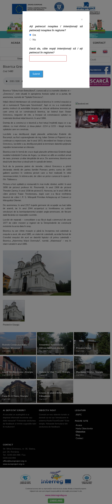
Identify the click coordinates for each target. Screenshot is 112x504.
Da (34, 35)
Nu (34, 39)
